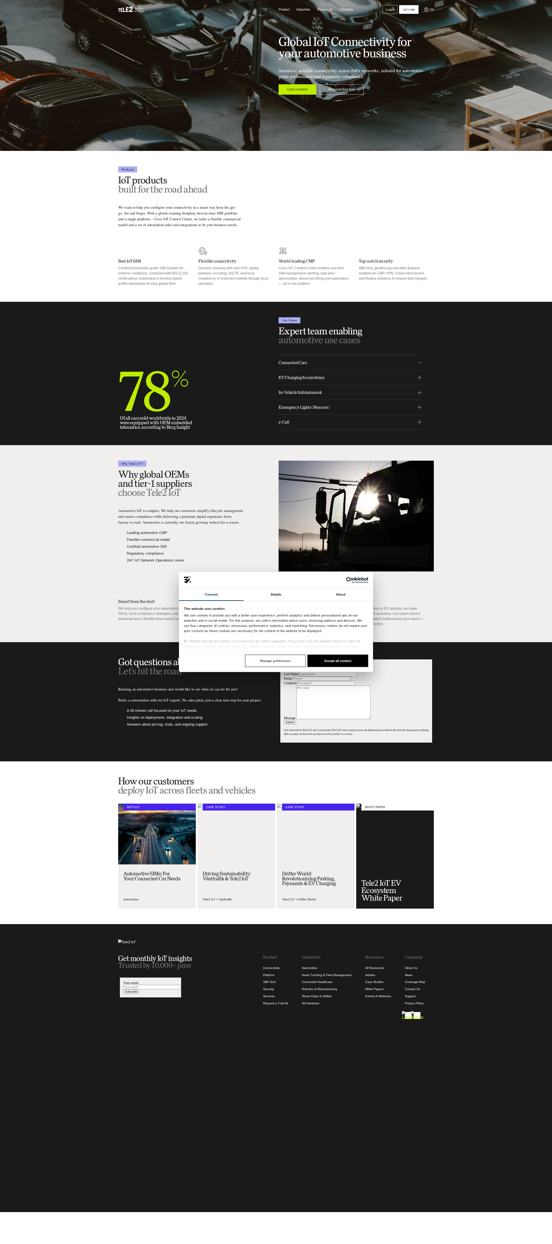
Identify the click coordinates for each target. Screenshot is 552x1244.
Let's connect (297, 89)
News (408, 975)
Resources (325, 9)
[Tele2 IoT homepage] (131, 9)
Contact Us (412, 989)
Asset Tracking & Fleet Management (326, 975)
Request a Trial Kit (275, 1003)
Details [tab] (276, 594)
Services (269, 996)
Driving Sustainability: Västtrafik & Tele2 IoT (227, 876)
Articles (370, 975)
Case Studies (374, 982)
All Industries (310, 1003)
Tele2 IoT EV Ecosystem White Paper (381, 890)
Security (268, 989)
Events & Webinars (378, 996)
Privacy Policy (414, 1003)
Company (346, 9)
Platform (268, 975)
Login (390, 9)
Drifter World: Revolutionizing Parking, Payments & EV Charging (309, 879)
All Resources (374, 968)
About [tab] (340, 594)
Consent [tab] (211, 594)
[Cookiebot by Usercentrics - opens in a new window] (349, 580)
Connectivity (271, 968)
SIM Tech (269, 982)
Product (284, 9)
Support (410, 996)
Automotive (131, 899)
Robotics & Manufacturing (319, 989)
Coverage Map (415, 982)
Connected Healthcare (317, 982)
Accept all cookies (337, 660)
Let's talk (409, 9)
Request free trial (342, 89)
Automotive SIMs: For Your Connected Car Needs (151, 876)
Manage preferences (275, 660)
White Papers (374, 989)
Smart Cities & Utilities (317, 996)
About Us (411, 968)
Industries (303, 9)
